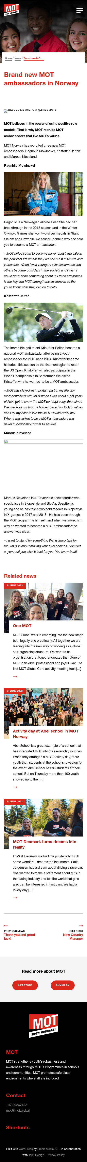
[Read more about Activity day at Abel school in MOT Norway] (43, 713)
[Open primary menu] (79, 10)
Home (8, 58)
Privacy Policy (56, 1155)
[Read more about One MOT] (43, 608)
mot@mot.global (18, 1110)
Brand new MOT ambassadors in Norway (34, 58)
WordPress (26, 1149)
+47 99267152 (16, 1105)
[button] (76, 1151)
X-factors (25, 985)
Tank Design (36, 1155)
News (18, 58)
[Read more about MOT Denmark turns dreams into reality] (43, 824)
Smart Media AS (47, 1149)
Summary (62, 985)
